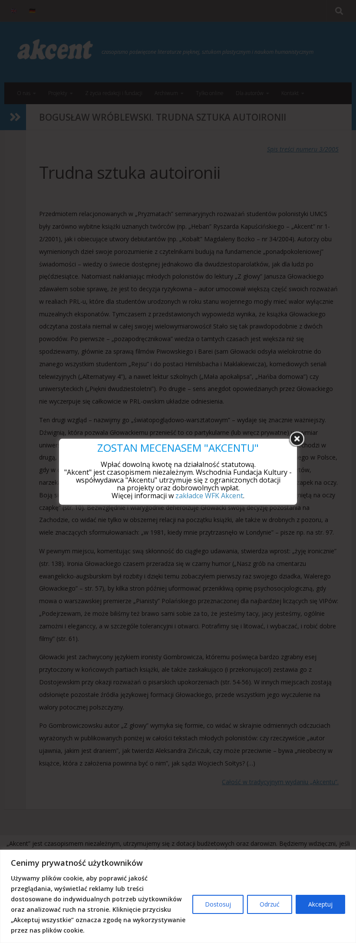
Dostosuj (218, 904)
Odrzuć (270, 904)
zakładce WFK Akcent (209, 495)
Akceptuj (320, 904)
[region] (178, 896)
